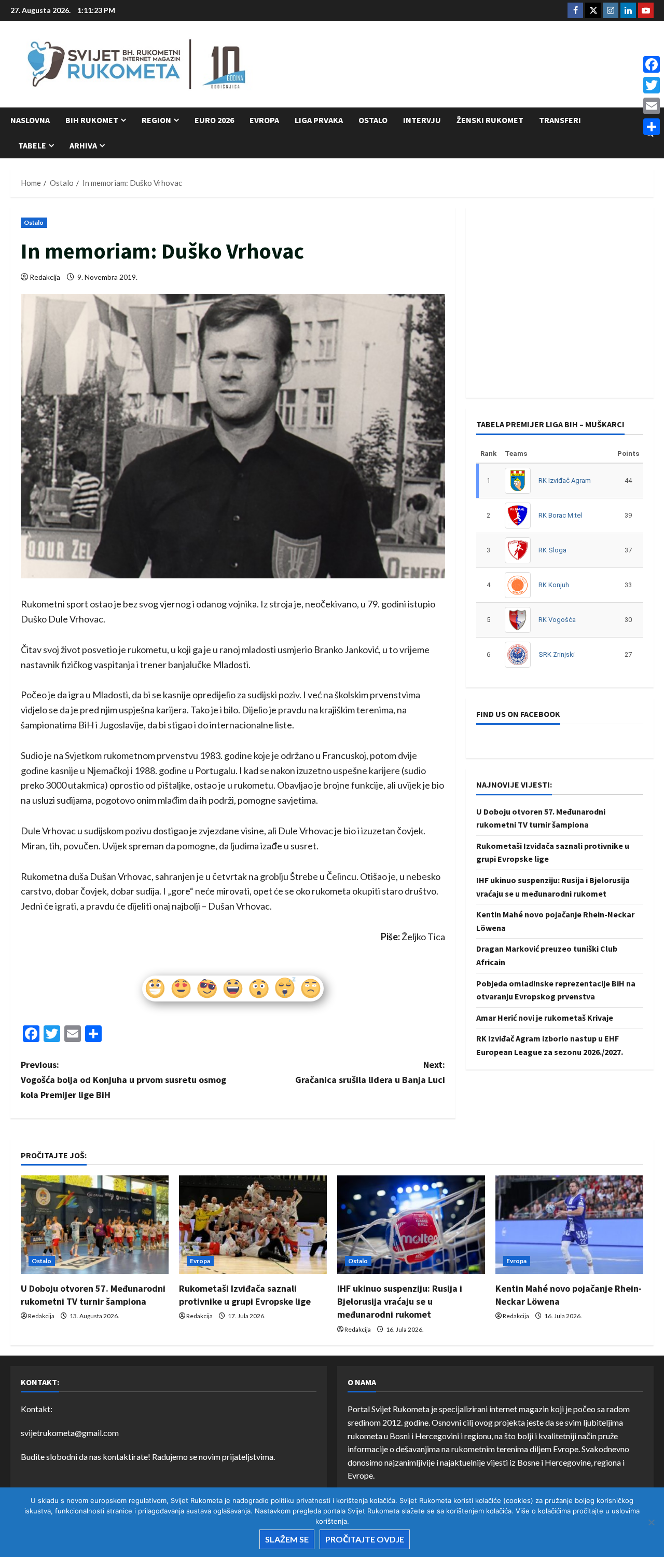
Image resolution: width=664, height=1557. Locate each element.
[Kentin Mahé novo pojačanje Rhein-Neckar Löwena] (569, 1224)
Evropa (264, 120)
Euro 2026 (214, 120)
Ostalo (373, 120)
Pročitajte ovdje (364, 1539)
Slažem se (287, 1539)
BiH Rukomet (91, 120)
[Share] (651, 126)
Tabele (32, 145)
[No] (651, 1522)
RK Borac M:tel (560, 515)
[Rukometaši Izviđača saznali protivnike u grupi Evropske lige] (253, 1224)
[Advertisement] (465, 65)
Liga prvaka (319, 120)
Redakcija (45, 277)
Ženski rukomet (490, 120)
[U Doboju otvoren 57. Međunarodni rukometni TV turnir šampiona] (95, 1224)
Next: (370, 1072)
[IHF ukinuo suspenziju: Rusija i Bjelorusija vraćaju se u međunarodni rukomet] (411, 1224)
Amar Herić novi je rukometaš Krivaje (544, 1017)
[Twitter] (651, 85)
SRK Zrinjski (556, 654)
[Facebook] (651, 64)
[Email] (651, 106)
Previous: (123, 1080)
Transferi (560, 120)
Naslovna (30, 120)
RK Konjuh (553, 585)
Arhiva (83, 145)
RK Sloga (552, 550)
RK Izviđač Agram (564, 480)
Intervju (422, 120)
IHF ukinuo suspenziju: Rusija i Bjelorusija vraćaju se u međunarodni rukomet (399, 1301)
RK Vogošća (557, 620)
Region (156, 120)
